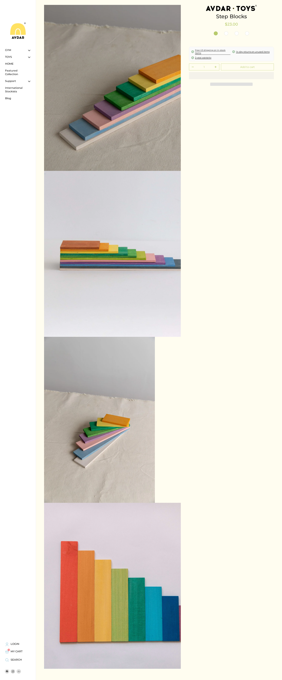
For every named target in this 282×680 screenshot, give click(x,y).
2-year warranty (203, 57)
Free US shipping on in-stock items (210, 51)
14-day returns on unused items (253, 51)
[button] (231, 84)
